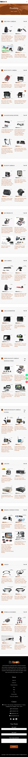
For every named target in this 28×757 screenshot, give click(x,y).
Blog (14, 689)
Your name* (14, 727)
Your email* (14, 732)
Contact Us (14, 682)
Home (12, 11)
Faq (14, 691)
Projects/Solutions (14, 684)
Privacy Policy (14, 694)
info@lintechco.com (14, 713)
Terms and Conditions (14, 696)
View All (25, 21)
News (14, 687)
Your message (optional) (14, 737)
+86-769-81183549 (14, 708)
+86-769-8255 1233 (14, 711)
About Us (14, 680)
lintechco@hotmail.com (14, 715)
